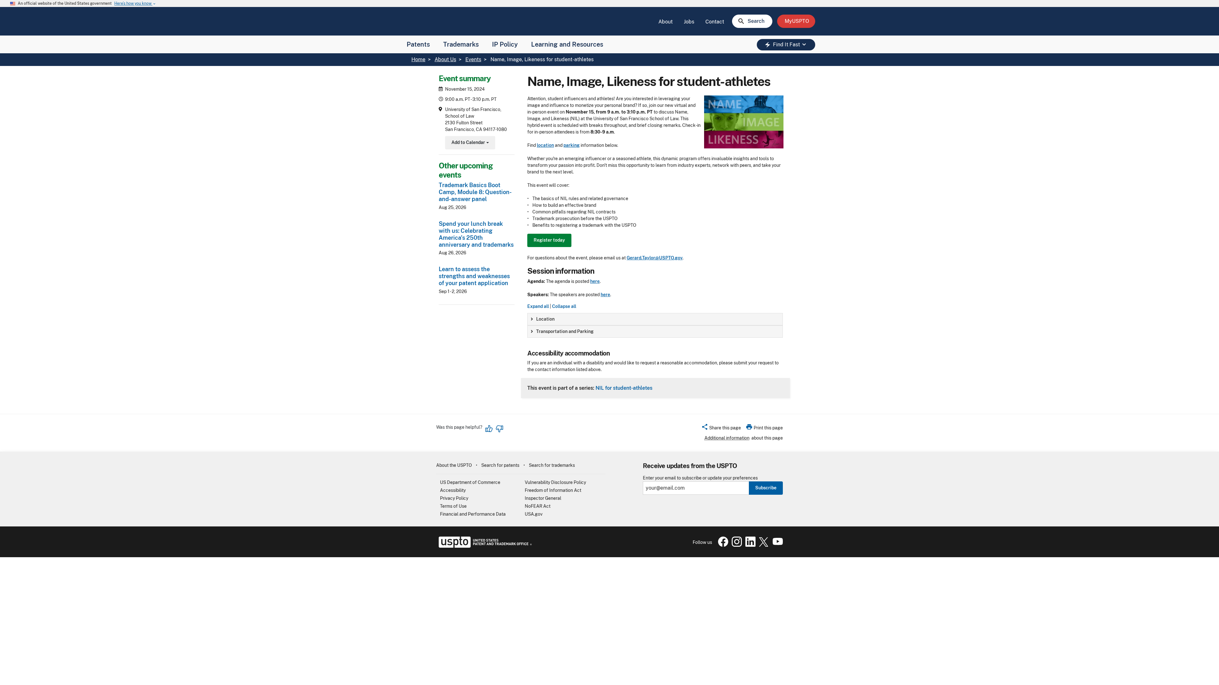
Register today (549, 240)
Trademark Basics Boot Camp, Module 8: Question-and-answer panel (475, 192)
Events (473, 59)
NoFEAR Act (537, 506)
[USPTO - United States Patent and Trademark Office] (484, 546)
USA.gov (534, 514)
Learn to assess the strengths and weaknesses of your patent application (474, 276)
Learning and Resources (567, 44)
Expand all (538, 306)
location (545, 145)
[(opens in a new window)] (735, 545)
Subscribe (765, 487)
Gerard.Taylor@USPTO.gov (655, 257)
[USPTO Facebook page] (722, 545)
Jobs (689, 22)
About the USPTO (454, 465)
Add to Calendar (469, 143)
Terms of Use (453, 506)
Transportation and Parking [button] (565, 331)
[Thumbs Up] (489, 429)
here (595, 281)
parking (571, 145)
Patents (418, 44)
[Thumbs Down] (499, 429)
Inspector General (543, 498)
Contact (714, 22)
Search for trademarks (552, 465)
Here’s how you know (135, 3)
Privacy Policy (454, 498)
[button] (721, 428)
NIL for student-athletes (624, 388)
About (665, 22)
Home (418, 59)
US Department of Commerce (470, 482)
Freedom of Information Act (553, 490)
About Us (445, 59)
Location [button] (545, 319)
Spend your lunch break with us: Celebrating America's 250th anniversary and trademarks (476, 234)
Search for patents (500, 465)
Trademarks (461, 44)
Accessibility (453, 490)
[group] (655, 319)
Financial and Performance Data (473, 514)
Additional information (726, 437)
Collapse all (564, 306)
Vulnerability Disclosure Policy (555, 482)
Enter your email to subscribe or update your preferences (700, 478)
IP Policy (505, 44)
